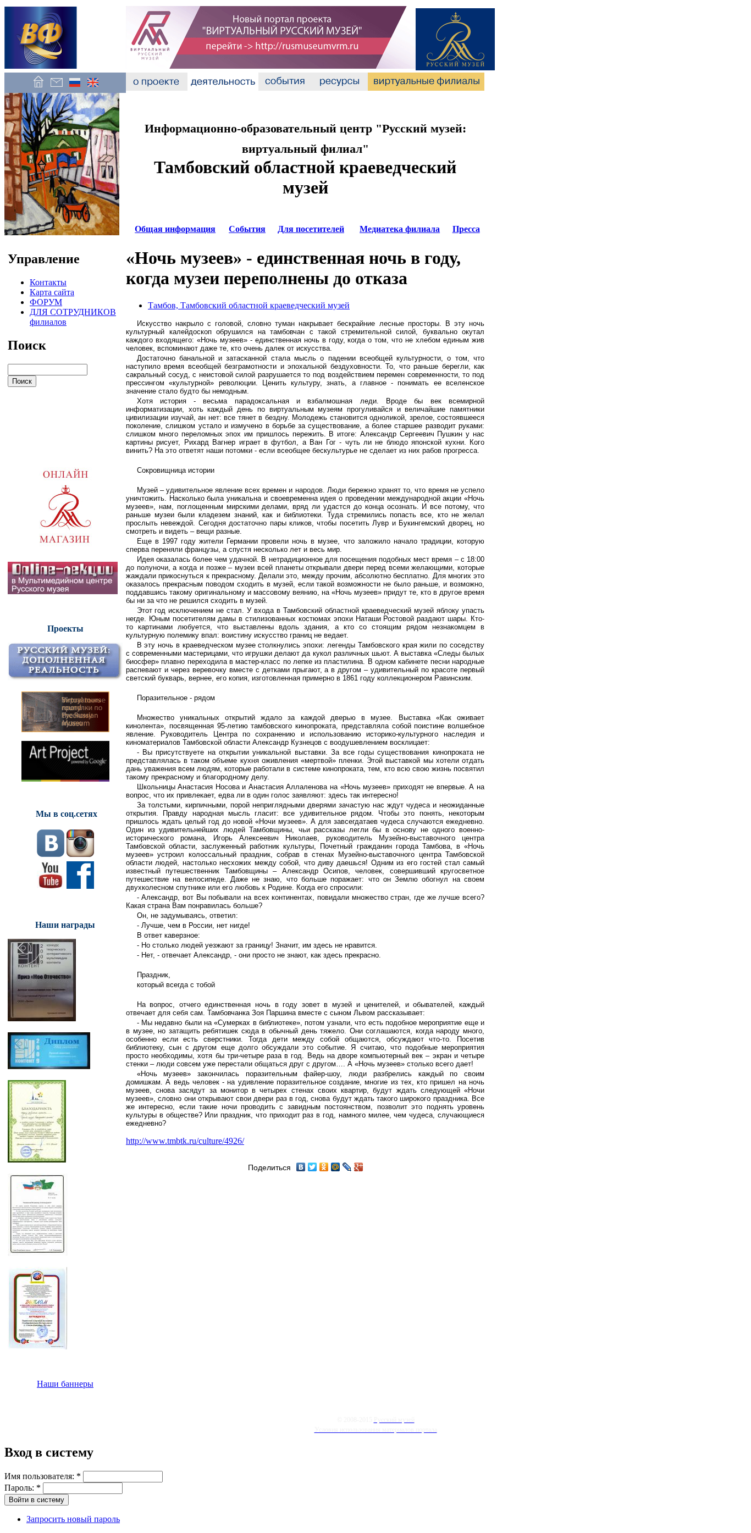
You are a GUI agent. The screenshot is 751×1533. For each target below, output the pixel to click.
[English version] (93, 87)
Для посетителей (311, 229)
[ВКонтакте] (301, 1167)
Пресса (466, 229)
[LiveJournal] (347, 1167)
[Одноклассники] (324, 1167)
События (247, 229)
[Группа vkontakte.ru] (50, 854)
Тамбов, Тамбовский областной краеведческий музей (249, 305)
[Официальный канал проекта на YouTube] (50, 885)
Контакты (48, 282)
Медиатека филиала (400, 229)
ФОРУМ (46, 302)
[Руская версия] (74, 87)
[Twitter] (312, 1167)
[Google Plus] (359, 1167)
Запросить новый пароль (73, 1519)
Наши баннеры (65, 1383)
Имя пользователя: (42, 1476)
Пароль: (22, 1487)
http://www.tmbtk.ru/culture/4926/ (185, 1140)
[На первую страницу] (38, 87)
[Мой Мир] (335, 1167)
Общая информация (175, 229)
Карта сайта (52, 292)
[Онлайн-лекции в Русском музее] (63, 591)
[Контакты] (56, 87)
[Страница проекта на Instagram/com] (80, 854)
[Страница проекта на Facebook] (80, 885)
